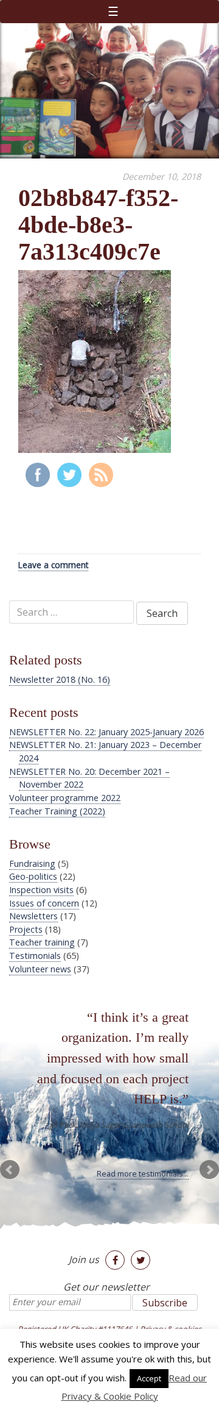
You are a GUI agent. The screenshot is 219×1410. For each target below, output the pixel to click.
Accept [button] (149, 1378)
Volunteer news (40, 969)
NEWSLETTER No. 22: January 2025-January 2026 (106, 732)
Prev (9, 1170)
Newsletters (33, 916)
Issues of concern (44, 903)
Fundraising (32, 863)
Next (209, 1170)
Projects (26, 929)
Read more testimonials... (143, 1173)
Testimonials (35, 955)
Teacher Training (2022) (57, 811)
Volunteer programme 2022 (64, 797)
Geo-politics (33, 876)
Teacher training (42, 942)
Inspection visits (41, 889)
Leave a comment (53, 565)
